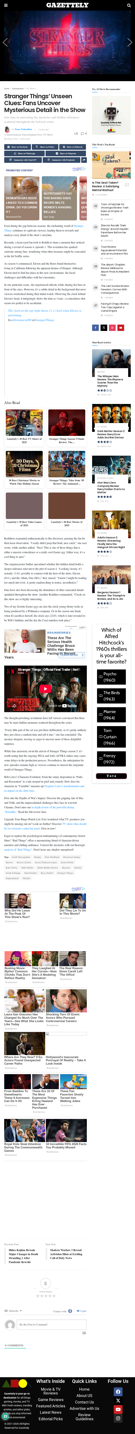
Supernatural (12, 913)
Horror (9, 897)
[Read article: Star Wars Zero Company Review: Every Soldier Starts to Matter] (111, 469)
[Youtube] (118, 1349)
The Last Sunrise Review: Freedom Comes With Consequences (115, 289)
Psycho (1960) (110, 677)
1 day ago (103, 501)
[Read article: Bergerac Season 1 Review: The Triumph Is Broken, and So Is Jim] (111, 579)
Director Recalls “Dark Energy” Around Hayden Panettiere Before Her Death (114, 231)
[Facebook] (118, 1331)
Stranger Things (65, 908)
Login (83, 1250)
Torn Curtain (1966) (110, 737)
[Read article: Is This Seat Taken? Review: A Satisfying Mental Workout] (111, 165)
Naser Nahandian (23, 129)
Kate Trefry (11, 903)
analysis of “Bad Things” (18, 885)
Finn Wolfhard (52, 892)
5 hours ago (105, 394)
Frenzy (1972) (109, 759)
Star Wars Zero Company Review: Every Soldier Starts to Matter (111, 487)
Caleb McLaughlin (21, 892)
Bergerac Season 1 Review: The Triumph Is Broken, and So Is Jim (111, 595)
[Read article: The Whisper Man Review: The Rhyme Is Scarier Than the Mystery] (111, 363)
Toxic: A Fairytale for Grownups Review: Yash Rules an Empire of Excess (114, 209)
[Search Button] (129, 5)
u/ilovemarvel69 (21, 318)
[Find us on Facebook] (95, 328)
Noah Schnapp (13, 908)
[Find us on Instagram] (112, 328)
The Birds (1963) (112, 696)
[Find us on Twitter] (104, 328)
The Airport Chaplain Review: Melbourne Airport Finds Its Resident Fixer (115, 270)
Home (6, 88)
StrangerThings (44, 318)
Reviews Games (105, 478)
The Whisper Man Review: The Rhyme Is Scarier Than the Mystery (110, 381)
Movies (101, 372)
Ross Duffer (47, 908)
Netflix (78, 903)
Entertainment (18, 88)
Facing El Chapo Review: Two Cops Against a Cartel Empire (115, 307)
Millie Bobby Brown (47, 903)
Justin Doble (67, 897)
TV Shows (31, 88)
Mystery (66, 903)
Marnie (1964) (110, 714)
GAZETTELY (67, 5)
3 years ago (43, 129)
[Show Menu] (6, 5)
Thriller (26, 913)
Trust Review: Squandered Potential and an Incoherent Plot (114, 250)
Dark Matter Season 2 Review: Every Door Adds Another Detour (110, 434)
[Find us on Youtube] (120, 328)
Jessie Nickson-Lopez (46, 897)
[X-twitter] (118, 1340)
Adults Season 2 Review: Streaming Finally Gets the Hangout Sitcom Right (111, 542)
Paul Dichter (30, 908)
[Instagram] (118, 1357)
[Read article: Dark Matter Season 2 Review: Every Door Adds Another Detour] (111, 418)
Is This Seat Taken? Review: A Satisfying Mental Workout (105, 186)
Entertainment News (32, 134)
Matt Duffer (27, 903)
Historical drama (71, 892)
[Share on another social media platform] (84, 160)
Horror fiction (24, 897)
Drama (37, 892)
